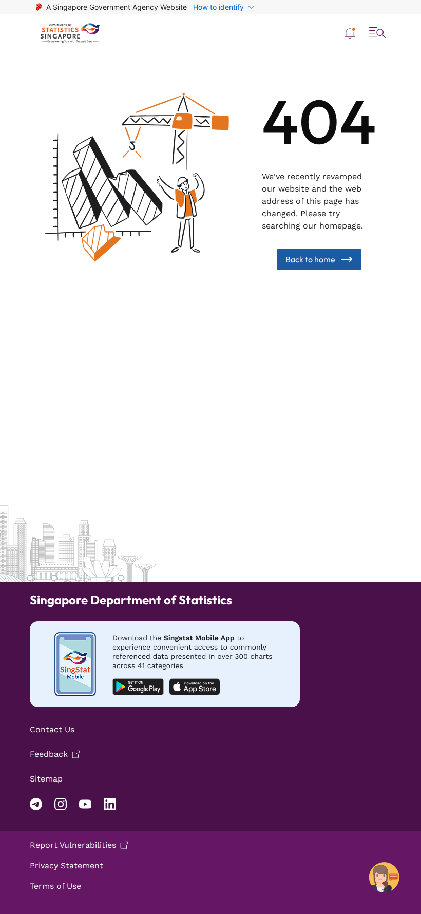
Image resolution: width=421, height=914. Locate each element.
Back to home (310, 259)
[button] (350, 33)
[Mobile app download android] (165, 664)
